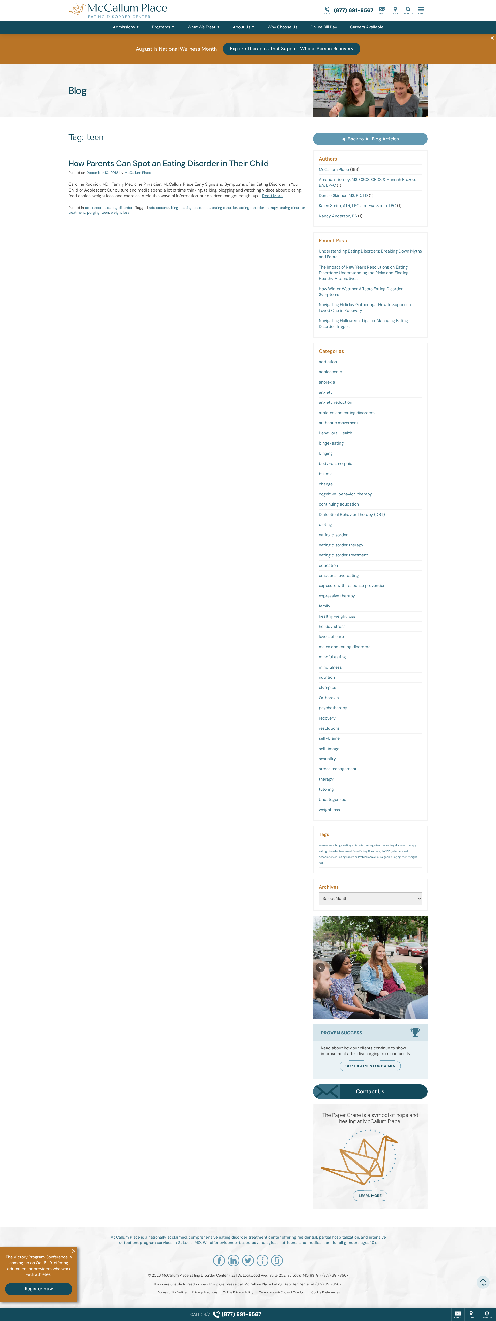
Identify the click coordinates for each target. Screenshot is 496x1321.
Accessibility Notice (172, 1292)
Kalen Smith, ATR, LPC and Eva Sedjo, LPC (357, 205)
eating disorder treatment (343, 555)
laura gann (383, 857)
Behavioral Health (335, 433)
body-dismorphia (335, 463)
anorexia (327, 382)
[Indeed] (262, 1260)
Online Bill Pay (323, 27)
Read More (272, 195)
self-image (329, 748)
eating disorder (120, 207)
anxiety (326, 392)
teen (105, 212)
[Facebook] (219, 1260)
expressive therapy (337, 596)
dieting (325, 524)
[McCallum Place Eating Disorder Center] (145, 10)
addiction (328, 361)
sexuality (327, 758)
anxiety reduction (335, 402)
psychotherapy (333, 708)
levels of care (331, 636)
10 (107, 172)
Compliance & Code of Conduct (282, 1292)
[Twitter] (248, 1260)
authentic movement (338, 422)
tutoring (326, 789)
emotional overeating (339, 575)
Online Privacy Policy (238, 1292)
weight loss (120, 212)
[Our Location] (395, 10)
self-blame (329, 738)
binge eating (181, 207)
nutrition (327, 677)
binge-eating (331, 443)
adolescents (95, 207)
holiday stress (332, 626)
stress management (338, 769)
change (326, 484)
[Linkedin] (233, 1260)
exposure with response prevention (352, 585)
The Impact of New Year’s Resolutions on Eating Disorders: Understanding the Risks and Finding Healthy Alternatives (363, 272)
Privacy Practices (205, 1292)
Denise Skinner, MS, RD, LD (343, 195)
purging (93, 212)
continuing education (339, 504)
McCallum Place (138, 172)
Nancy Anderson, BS (338, 216)
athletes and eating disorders (347, 412)
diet (206, 207)
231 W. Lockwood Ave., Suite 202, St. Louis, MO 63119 (275, 1275)
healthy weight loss (337, 616)
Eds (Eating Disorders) (367, 851)
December (95, 172)
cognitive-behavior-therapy (345, 494)
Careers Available (366, 27)
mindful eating (332, 657)
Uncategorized (332, 799)
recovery (327, 718)
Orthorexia (329, 697)
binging (326, 453)
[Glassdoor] (277, 1260)
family (324, 606)
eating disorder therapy (258, 207)
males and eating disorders (344, 647)
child (197, 207)
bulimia (326, 473)
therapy (326, 779)
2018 (114, 172)
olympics (327, 687)
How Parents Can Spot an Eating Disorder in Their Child (168, 163)
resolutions (329, 728)
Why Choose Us (282, 27)
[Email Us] (382, 10)
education (328, 565)
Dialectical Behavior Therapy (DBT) (352, 514)
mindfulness (330, 667)
